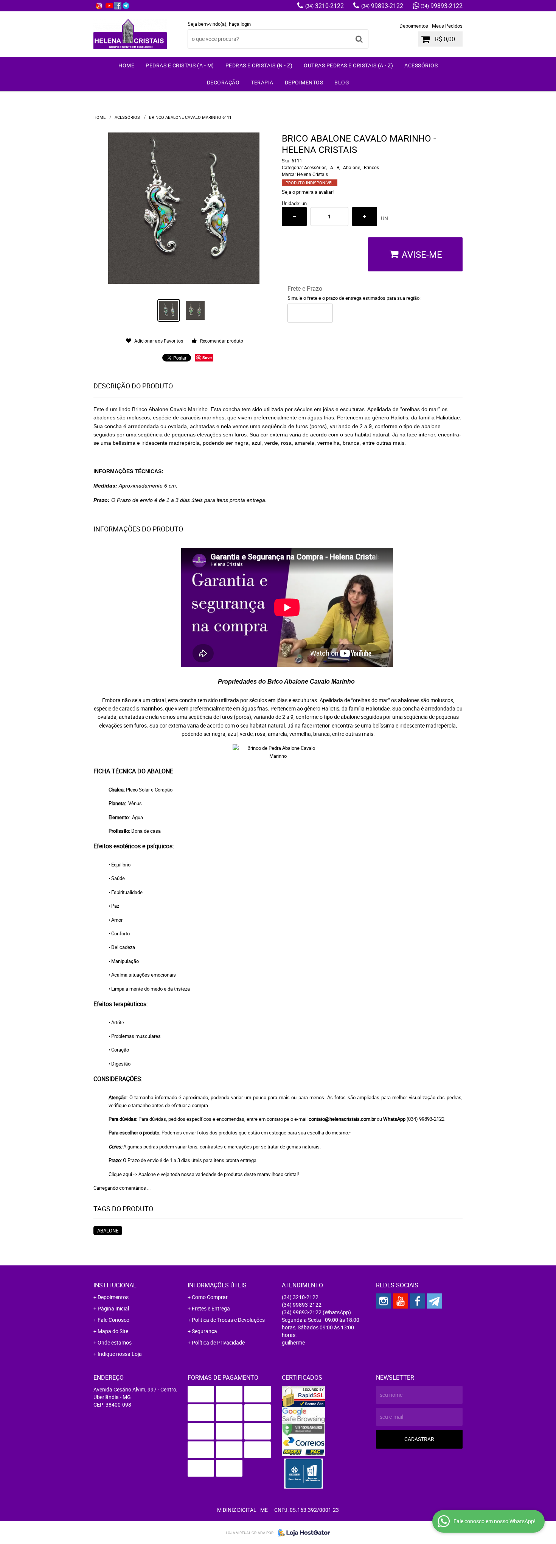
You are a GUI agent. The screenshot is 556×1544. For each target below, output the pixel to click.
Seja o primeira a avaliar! (308, 192)
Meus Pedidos (447, 25)
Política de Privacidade (218, 1342)
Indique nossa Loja (120, 1353)
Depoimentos (413, 25)
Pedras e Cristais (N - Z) (259, 65)
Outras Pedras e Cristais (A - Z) (348, 65)
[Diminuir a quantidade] (294, 216)
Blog (341, 82)
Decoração (223, 82)
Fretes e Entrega (211, 1308)
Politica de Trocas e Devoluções (228, 1319)
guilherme (293, 1342)
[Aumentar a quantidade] (364, 216)
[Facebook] (117, 5)
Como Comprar (210, 1297)
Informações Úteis (217, 1285)
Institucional (115, 1285)
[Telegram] (126, 5)
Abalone (147, 1174)
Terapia (262, 82)
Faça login (240, 23)
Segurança (204, 1331)
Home (126, 65)
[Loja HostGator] (301, 1532)
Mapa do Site (113, 1331)
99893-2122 (382, 6)
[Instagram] (99, 5)
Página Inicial (113, 1308)
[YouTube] (109, 5)
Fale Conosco (113, 1319)
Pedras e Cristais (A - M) (180, 65)
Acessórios (421, 65)
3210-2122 (324, 6)
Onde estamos (115, 1342)
